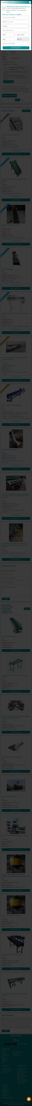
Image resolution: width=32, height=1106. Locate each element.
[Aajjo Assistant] (29, 1099)
